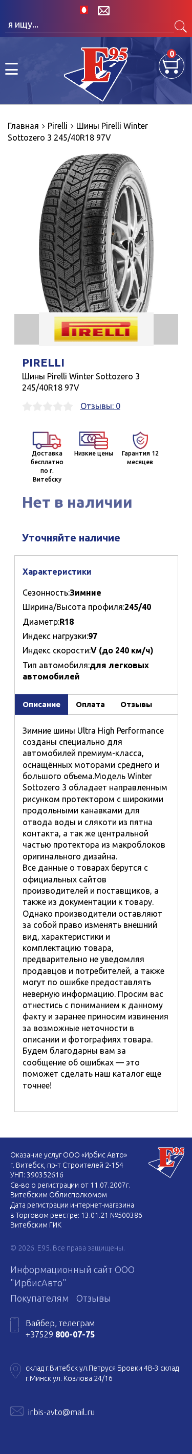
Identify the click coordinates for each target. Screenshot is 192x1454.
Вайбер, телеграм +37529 (60, 1329)
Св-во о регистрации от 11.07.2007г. (70, 1185)
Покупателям (39, 1298)
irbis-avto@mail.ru (61, 1412)
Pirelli (43, 362)
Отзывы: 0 (100, 406)
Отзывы (93, 1298)
